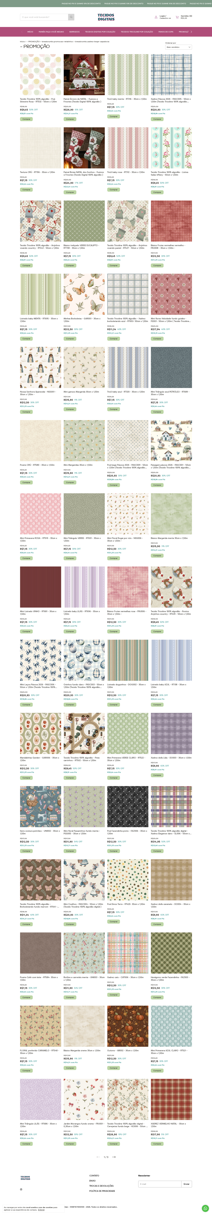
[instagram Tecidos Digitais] (21, 1189)
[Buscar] (71, 17)
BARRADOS (75, 32)
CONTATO (94, 1175)
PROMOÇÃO (184, 32)
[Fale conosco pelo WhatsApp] (205, 1208)
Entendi (41, 1210)
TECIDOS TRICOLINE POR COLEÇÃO (137, 32)
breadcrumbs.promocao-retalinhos (57, 41)
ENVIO (92, 1180)
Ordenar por (170, 43)
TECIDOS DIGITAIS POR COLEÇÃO (100, 32)
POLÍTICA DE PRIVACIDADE (102, 1191)
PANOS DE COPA (166, 32)
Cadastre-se (165, 18)
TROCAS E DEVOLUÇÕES (101, 1186)
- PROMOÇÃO (33, 41)
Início (30, 32)
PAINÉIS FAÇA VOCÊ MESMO (51, 32)
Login (162, 16)
